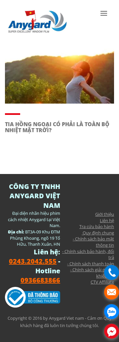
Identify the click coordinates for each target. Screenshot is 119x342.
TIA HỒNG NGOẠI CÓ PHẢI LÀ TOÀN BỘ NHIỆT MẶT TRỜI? (57, 127)
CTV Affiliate (102, 282)
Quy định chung (98, 233)
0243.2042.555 (33, 261)
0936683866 (40, 280)
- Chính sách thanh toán (90, 264)
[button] (103, 23)
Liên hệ (107, 220)
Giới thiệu (104, 214)
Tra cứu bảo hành (96, 226)
